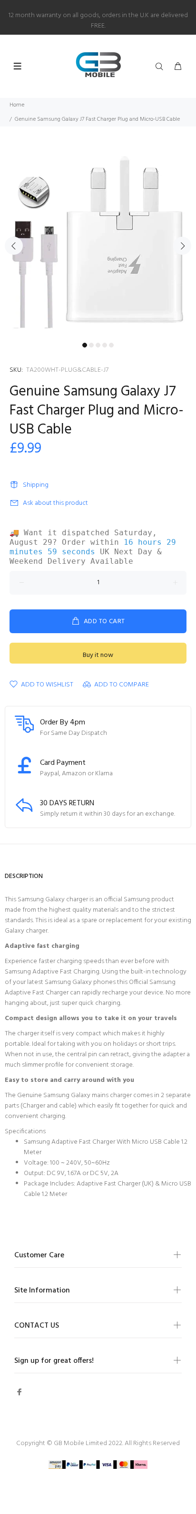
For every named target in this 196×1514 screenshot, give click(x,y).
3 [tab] (98, 345)
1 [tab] (84, 345)
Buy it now (98, 655)
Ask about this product (55, 503)
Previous (14, 246)
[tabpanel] (98, 240)
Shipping (36, 485)
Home (17, 105)
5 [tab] (111, 345)
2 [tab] (91, 345)
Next (182, 246)
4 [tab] (104, 345)
